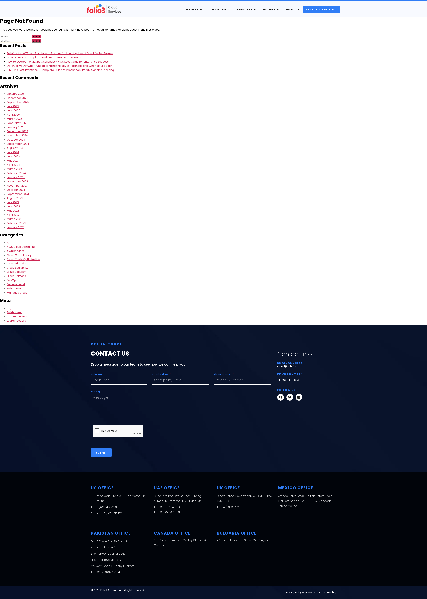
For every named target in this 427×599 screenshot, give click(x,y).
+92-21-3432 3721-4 (108, 572)
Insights (268, 9)
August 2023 (15, 198)
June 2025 (13, 110)
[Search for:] (16, 36)
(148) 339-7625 (231, 507)
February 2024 (16, 173)
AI (8, 243)
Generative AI (16, 284)
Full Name (97, 374)
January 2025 (15, 127)
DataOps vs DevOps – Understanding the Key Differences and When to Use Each (59, 66)
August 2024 (15, 148)
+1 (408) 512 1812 (113, 513)
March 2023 (14, 219)
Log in (10, 308)
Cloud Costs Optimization (23, 259)
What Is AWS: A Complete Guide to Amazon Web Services (44, 57)
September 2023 (18, 194)
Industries (244, 9)
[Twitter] (289, 397)
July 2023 (13, 202)
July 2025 (13, 106)
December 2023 (17, 181)
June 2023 (13, 206)
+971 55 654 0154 (169, 507)
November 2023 (17, 186)
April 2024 (13, 165)
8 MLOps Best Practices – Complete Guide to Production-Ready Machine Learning (60, 70)
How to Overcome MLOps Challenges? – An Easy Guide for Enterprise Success (58, 62)
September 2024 (18, 144)
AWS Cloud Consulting (21, 247)
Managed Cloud (17, 293)
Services (191, 9)
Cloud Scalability (17, 268)
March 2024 (14, 169)
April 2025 (13, 115)
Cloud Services (16, 276)
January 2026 (15, 94)
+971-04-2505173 (169, 512)
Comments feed (17, 316)
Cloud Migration (17, 263)
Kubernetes (14, 288)
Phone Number (223, 374)
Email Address (160, 374)
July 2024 (13, 152)
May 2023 (13, 211)
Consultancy (219, 9)
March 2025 (14, 119)
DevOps (12, 280)
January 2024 (16, 177)
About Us (292, 9)
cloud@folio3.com (289, 366)
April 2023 (13, 215)
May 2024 (13, 161)
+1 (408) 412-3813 (288, 380)
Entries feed (14, 312)
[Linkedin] (299, 397)
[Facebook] (280, 397)
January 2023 (15, 227)
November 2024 (17, 135)
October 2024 (16, 140)
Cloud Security (16, 272)
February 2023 (16, 223)
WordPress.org (16, 321)
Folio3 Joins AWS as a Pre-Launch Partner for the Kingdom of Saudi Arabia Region (60, 53)
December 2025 (17, 98)
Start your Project (321, 9)
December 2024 (17, 131)
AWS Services (15, 251)
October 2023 (16, 190)
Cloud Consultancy (19, 255)
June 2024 (13, 156)
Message (96, 391)
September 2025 (18, 102)
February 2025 (16, 123)
